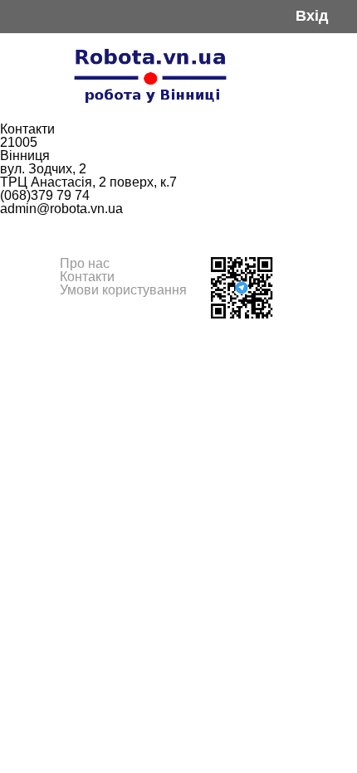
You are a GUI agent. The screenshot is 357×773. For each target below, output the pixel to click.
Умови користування (123, 290)
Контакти (87, 277)
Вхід (312, 16)
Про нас (85, 263)
